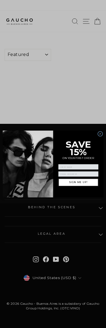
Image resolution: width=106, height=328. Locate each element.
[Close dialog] (100, 134)
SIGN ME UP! (78, 182)
